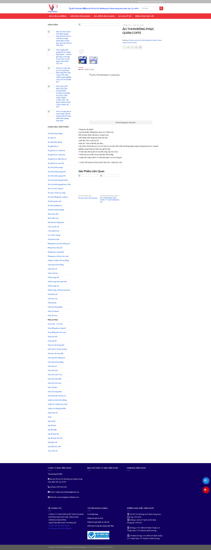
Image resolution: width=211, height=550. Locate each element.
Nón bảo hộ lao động (56, 362)
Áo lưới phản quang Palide (58, 180)
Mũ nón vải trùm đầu (55, 353)
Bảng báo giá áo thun (95, 518)
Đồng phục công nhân (56, 252)
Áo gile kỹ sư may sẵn (56, 163)
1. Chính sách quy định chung (58, 525)
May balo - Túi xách (55, 324)
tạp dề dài (51, 421)
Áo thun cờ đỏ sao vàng (56, 193)
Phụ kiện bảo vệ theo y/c (57, 396)
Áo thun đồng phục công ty (58, 197)
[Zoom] (81, 52)
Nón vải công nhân (55, 391)
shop (49, 417)
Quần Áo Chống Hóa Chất (57, 404)
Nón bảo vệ (52, 366)
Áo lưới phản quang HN (57, 176)
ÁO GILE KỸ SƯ (124, 16)
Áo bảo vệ (52, 138)
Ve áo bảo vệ (53, 451)
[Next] (116, 39)
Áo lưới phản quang (55, 167)
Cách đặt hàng (92, 514)
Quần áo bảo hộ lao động (57, 400)
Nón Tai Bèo (52, 387)
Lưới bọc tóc (53, 298)
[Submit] (161, 8)
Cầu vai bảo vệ (53, 227)
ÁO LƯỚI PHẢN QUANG (104, 16)
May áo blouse (53, 311)
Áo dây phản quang (55, 142)
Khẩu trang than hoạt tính (57, 281)
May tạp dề (52, 341)
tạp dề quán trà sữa (55, 438)
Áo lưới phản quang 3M (57, 172)
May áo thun (53, 320)
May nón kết (52, 336)
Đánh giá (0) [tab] (89, 69)
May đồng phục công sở (57, 328)
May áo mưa (52, 315)
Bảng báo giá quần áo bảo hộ (98, 522)
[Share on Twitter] (128, 47)
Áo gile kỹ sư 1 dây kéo (56, 150)
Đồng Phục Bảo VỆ (55, 248)
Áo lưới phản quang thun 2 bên (59, 184)
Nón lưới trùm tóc (55, 383)
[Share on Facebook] (124, 47)
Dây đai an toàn (53, 239)
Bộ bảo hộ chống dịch (56, 222)
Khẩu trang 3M (53, 277)
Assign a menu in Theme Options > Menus (150, 2)
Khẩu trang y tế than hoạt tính (59, 290)
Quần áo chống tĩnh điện (57, 408)
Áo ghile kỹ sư (53, 146)
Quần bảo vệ (53, 413)
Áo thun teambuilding (56, 210)
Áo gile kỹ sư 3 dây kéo (56, 155)
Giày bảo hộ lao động (56, 265)
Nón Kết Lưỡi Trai (55, 374)
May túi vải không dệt (56, 345)
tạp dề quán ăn (53, 434)
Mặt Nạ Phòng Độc (55, 307)
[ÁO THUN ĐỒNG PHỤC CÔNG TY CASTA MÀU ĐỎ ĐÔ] (110, 184)
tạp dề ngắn (52, 429)
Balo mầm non (53, 218)
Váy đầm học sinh (54, 446)
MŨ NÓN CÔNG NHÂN (80, 16)
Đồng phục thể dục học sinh (58, 256)
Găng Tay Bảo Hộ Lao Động (58, 260)
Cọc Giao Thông (54, 235)
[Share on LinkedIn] (140, 47)
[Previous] (82, 39)
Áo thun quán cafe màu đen (87, 198)
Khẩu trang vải (53, 286)
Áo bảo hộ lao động (55, 133)
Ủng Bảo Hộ (52, 442)
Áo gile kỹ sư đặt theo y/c (57, 159)
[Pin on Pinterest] (136, 47)
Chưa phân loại (53, 231)
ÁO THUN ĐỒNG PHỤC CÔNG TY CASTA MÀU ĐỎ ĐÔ (109, 200)
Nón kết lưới (53, 370)
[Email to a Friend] (132, 47)
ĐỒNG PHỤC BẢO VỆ (144, 16)
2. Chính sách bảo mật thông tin (59, 528)
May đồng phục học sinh (57, 332)
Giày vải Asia (53, 273)
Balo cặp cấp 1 (53, 214)
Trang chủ (126, 25)
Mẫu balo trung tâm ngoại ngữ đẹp (100, 526)
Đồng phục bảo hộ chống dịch (59, 243)
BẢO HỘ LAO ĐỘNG (57, 16)
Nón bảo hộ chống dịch (56, 358)
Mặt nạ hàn (52, 303)
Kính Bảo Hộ (52, 294)
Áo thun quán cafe (54, 201)
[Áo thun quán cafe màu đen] (88, 184)
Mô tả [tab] (80, 69)
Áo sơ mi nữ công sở (55, 188)
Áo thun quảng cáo (55, 205)
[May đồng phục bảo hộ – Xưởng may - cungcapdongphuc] (57, 8)
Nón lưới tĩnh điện (55, 379)
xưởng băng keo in (99, 547)
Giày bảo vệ (52, 269)
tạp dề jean (52, 425)
